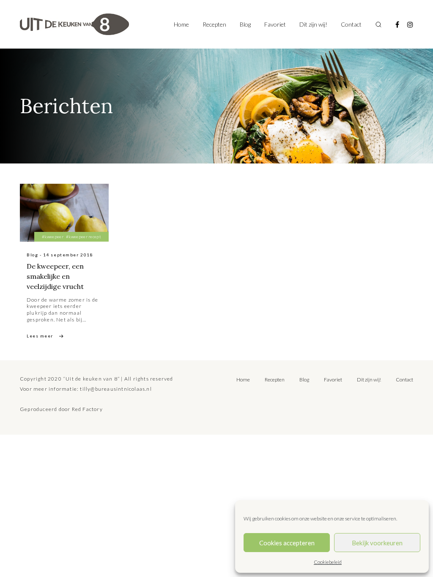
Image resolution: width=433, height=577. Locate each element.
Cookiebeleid (328, 562)
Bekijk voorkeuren (377, 543)
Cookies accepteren (287, 543)
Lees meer (40, 335)
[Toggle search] (378, 24)
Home (181, 24)
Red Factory (87, 409)
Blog (245, 24)
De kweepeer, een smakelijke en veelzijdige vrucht (55, 276)
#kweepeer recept (83, 236)
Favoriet (275, 24)
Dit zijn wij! (313, 24)
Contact (351, 24)
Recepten (214, 24)
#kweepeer (52, 236)
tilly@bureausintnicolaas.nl (115, 389)
